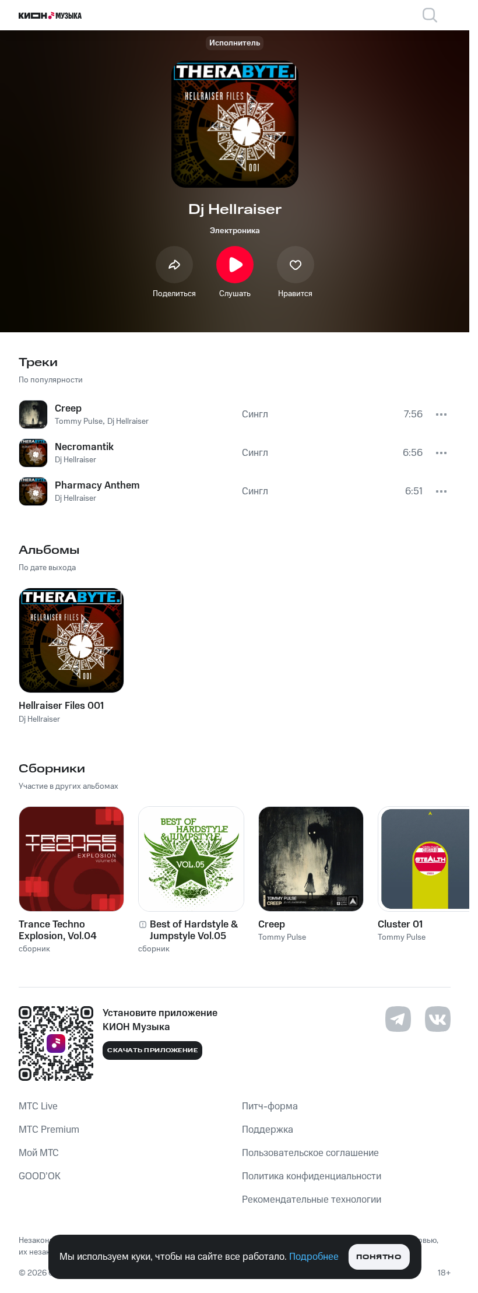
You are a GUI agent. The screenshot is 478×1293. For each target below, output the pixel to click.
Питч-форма (270, 1106)
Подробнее (314, 1257)
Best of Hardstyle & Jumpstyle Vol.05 (194, 930)
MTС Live (38, 1106)
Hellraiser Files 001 (61, 706)
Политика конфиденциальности (311, 1176)
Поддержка (267, 1130)
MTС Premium (49, 1130)
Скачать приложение (152, 1050)
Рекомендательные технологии (311, 1200)
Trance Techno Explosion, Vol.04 (58, 930)
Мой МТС (39, 1153)
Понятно (378, 1257)
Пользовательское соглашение (310, 1153)
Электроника (235, 231)
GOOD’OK (40, 1176)
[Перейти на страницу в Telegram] (398, 1019)
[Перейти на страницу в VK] (438, 1019)
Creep (271, 924)
